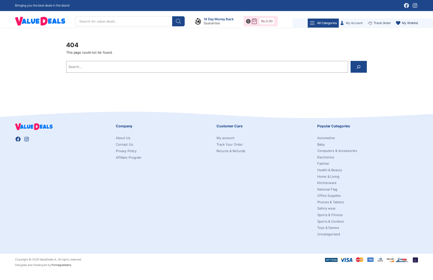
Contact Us (124, 144)
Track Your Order (229, 144)
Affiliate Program (128, 157)
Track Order (382, 23)
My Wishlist (410, 23)
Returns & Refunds (230, 151)
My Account (354, 23)
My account (225, 138)
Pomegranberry (61, 265)
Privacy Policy (126, 151)
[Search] (178, 21)
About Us (123, 138)
